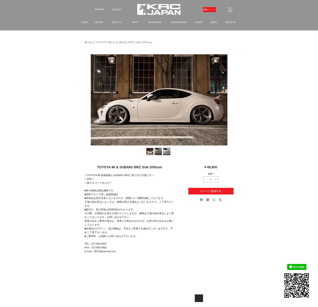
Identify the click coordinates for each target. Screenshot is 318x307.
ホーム (88, 42)
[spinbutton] (211, 179)
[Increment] (216, 179)
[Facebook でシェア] (201, 200)
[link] (230, 9)
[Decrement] (206, 179)
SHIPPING (112, 194)
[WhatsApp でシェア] (214, 200)
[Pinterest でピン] (208, 200)
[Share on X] (220, 200)
